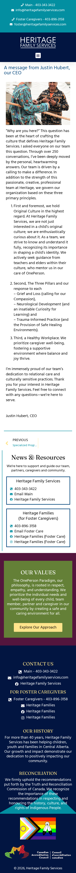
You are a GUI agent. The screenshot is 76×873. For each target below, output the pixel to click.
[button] (38, 55)
